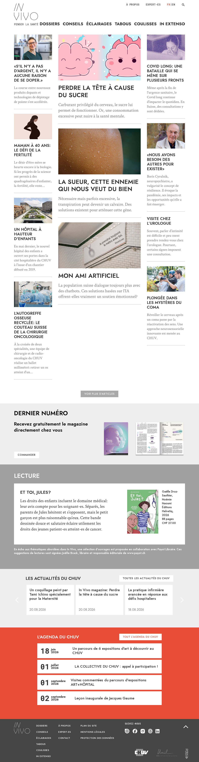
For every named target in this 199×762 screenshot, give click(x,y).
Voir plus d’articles (99, 394)
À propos (133, 4)
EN (173, 4)
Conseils (73, 24)
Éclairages (99, 24)
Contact (64, 738)
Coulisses (145, 24)
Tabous (123, 24)
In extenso (172, 24)
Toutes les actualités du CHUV (146, 578)
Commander (26, 455)
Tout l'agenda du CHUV (140, 637)
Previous (17, 600)
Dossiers (50, 24)
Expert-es (153, 4)
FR (168, 4)
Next (181, 600)
